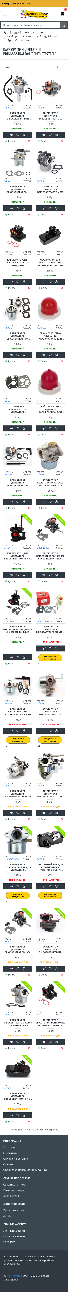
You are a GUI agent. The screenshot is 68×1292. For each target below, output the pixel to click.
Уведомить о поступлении (50, 657)
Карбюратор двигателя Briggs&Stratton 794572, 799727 (18, 116)
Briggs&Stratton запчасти (26, 32)
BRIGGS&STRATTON (44, 621)
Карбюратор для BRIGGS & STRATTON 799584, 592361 (17, 262)
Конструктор (14, 1275)
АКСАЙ (7, 548)
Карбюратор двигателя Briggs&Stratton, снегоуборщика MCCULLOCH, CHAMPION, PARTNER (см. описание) (18, 483)
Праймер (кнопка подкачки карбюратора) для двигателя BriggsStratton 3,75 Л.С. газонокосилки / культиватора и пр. (50, 336)
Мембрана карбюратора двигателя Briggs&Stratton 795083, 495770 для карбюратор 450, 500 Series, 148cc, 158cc (18, 409)
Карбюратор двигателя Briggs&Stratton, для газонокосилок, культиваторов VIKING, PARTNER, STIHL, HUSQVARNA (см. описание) (50, 629)
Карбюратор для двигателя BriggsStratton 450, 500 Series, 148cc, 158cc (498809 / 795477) (17, 556)
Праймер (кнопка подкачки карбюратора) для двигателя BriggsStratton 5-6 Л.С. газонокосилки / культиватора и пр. (50, 409)
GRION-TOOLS (43, 548)
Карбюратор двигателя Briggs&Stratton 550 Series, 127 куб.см (50, 794)
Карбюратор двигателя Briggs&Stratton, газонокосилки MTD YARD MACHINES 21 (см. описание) (50, 949)
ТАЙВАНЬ (8, 108)
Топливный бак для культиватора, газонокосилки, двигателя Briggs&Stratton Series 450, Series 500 (50, 867)
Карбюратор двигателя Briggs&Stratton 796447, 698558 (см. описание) (50, 711)
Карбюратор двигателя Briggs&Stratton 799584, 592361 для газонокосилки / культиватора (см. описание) (50, 116)
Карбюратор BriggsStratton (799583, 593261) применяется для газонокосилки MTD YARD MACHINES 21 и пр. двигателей (50, 1023)
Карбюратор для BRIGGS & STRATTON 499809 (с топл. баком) (50, 262)
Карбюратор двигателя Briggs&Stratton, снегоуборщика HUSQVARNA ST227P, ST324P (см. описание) (18, 336)
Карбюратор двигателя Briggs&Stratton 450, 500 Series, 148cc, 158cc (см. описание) (18, 949)
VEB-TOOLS (9, 254)
